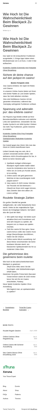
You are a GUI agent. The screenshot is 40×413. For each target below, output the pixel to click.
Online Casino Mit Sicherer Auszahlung (13, 346)
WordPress (33, 409)
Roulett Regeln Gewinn (12, 331)
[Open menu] (36, 3)
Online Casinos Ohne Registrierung (11, 338)
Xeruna (6, 3)
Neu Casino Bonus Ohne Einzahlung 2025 (12, 354)
